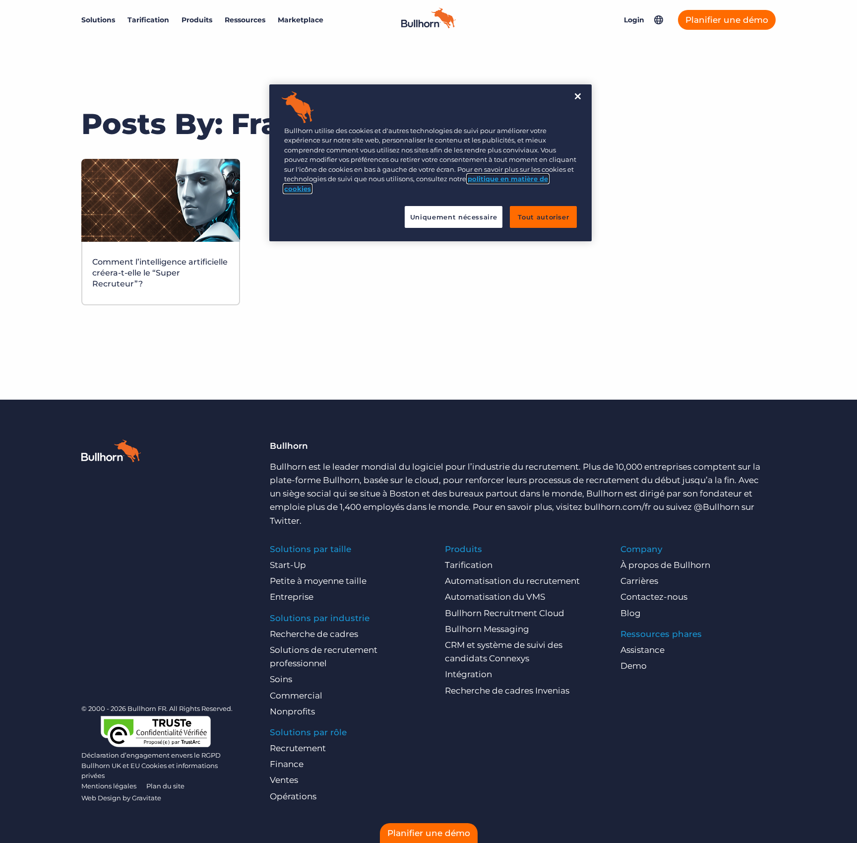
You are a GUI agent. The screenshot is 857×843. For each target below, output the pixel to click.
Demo (633, 666)
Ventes (284, 780)
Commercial (296, 696)
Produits (197, 19)
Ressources (245, 19)
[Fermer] (578, 96)
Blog (630, 613)
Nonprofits (292, 711)
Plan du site (165, 786)
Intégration (468, 674)
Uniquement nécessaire (453, 217)
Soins (281, 679)
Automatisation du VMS (495, 597)
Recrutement (298, 748)
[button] (658, 20)
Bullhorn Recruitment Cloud (504, 613)
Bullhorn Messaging (487, 629)
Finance (287, 764)
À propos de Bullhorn (665, 565)
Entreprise (291, 597)
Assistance (642, 650)
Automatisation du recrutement (512, 581)
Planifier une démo (726, 20)
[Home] (428, 25)
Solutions (98, 19)
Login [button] (634, 19)
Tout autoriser (543, 217)
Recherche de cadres (314, 634)
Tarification (148, 19)
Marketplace (300, 19)
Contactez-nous (653, 597)
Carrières (639, 581)
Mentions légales (108, 786)
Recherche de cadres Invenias (507, 691)
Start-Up (288, 565)
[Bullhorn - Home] (111, 452)
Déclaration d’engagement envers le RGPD (151, 755)
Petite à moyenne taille (318, 581)
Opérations (293, 796)
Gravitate (146, 798)
